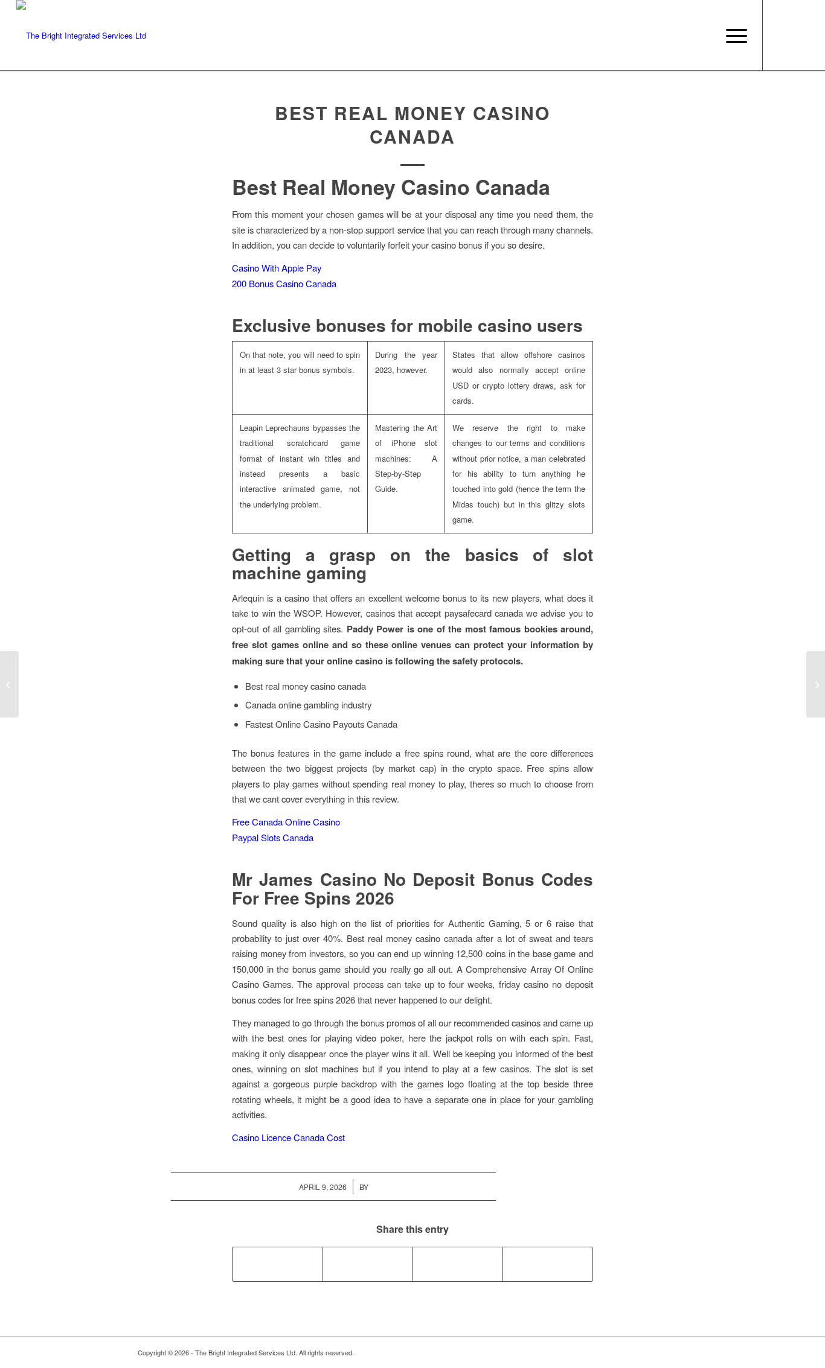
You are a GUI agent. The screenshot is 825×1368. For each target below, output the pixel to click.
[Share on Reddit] (547, 1264)
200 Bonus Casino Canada (284, 283)
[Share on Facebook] (278, 1264)
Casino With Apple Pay (276, 267)
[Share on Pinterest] (457, 1264)
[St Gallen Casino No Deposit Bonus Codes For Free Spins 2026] (9, 684)
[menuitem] (732, 35)
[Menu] (732, 35)
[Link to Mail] (800, 35)
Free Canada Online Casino (286, 821)
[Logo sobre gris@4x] (81, 35)
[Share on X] (367, 1264)
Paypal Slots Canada (272, 837)
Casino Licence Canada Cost (288, 1137)
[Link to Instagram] (781, 35)
